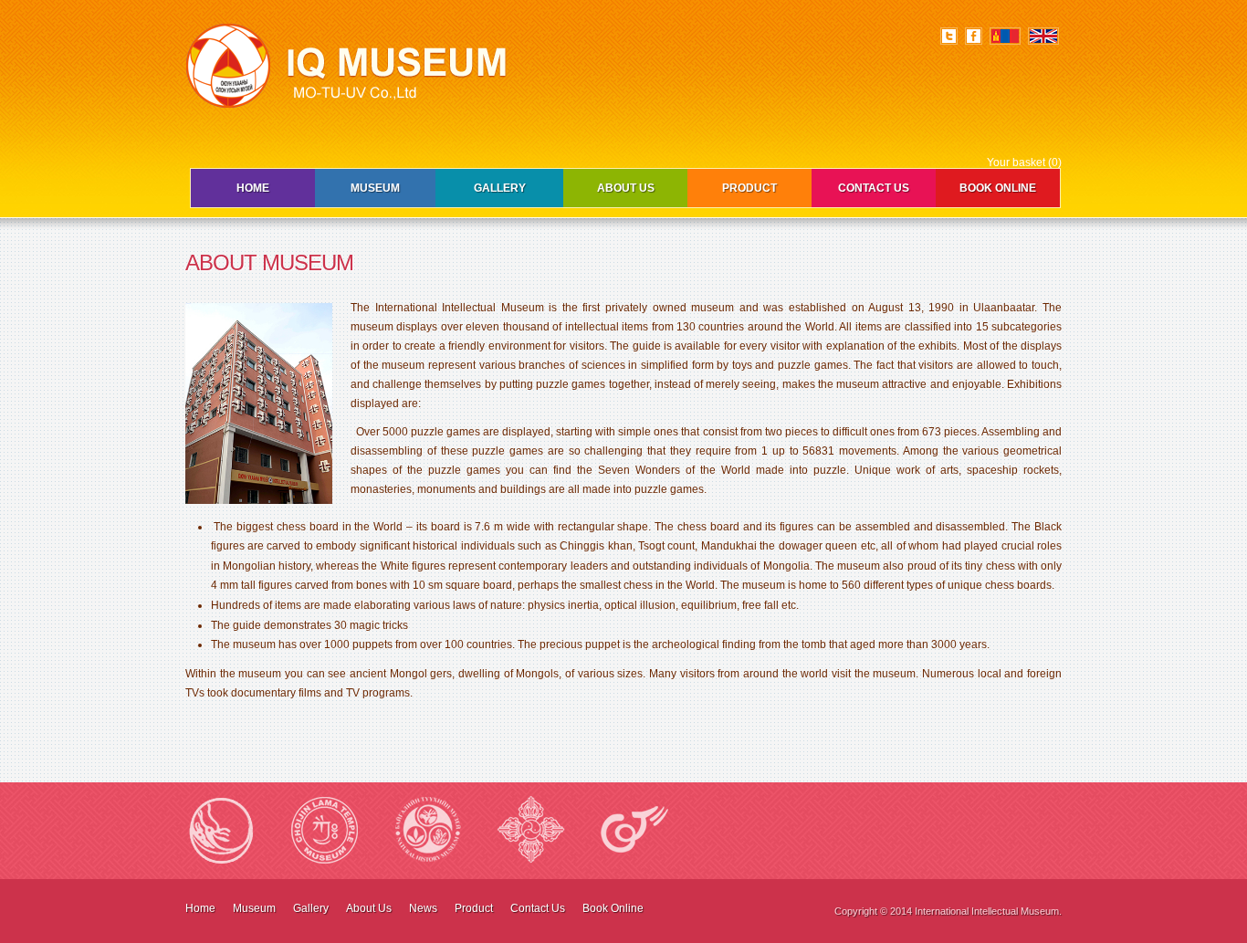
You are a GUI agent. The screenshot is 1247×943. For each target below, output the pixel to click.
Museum (375, 188)
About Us (626, 188)
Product (749, 188)
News (423, 908)
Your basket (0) (1024, 162)
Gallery (500, 188)
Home (252, 188)
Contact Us (873, 188)
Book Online (997, 188)
